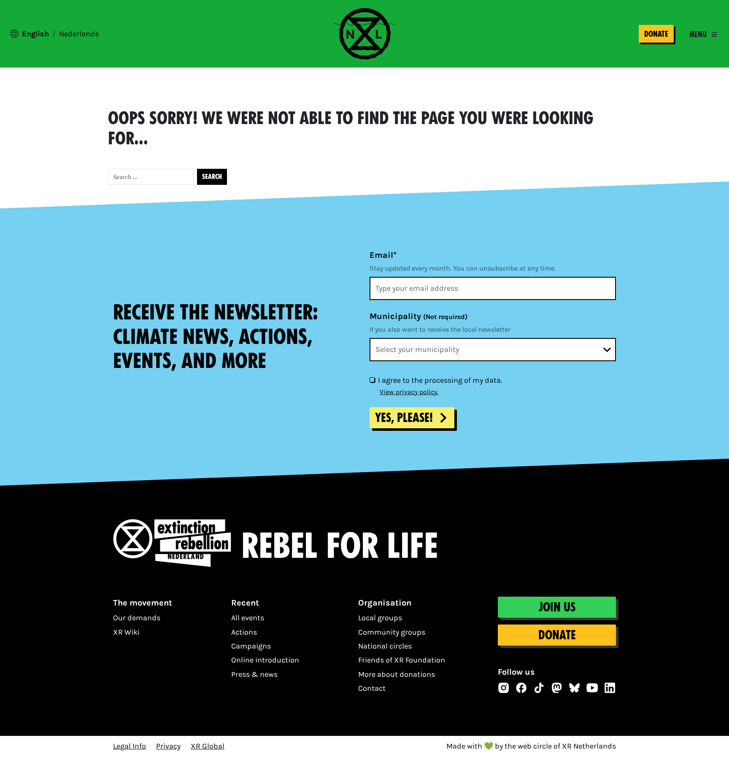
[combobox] (493, 349)
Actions (244, 632)
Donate (656, 34)
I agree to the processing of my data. (440, 380)
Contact (372, 688)
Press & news (254, 674)
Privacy (168, 746)
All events (247, 617)
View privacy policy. (409, 392)
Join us (556, 607)
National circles (385, 646)
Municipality (418, 316)
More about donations (396, 674)
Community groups (391, 632)
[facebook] (521, 688)
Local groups (380, 617)
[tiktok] (539, 688)
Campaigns (251, 646)
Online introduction (265, 660)
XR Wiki (126, 632)
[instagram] (504, 688)
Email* (383, 255)
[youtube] (592, 688)
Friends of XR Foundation (401, 660)
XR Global (207, 746)
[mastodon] (557, 688)
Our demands (136, 617)
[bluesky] (574, 688)
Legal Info (129, 746)
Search (212, 177)
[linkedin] (610, 688)
